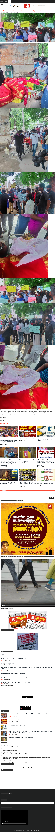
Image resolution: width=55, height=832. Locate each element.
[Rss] (31, 767)
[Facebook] (23, 767)
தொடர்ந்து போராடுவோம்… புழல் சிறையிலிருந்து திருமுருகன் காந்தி (13, 673)
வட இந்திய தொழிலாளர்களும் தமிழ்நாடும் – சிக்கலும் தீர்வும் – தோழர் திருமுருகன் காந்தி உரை (27, 483)
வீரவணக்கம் (16, 12)
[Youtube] (29, 767)
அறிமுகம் (3, 654)
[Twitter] (26, 767)
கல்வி (12, 12)
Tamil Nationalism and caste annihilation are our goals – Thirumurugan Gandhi (18, 677)
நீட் (13, 12)
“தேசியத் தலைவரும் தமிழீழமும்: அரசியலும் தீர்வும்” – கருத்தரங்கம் (21, 737)
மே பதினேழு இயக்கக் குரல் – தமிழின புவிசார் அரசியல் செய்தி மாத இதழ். (14, 658)
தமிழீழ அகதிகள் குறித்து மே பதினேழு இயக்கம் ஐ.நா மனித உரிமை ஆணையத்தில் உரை (16, 682)
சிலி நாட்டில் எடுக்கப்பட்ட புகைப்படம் (7, 663)
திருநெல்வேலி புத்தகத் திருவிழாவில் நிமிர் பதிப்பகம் (18, 725)
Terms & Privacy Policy (36, 830)
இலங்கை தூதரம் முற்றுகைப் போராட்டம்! (26, 438)
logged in (6, 492)
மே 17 (2, 660)
